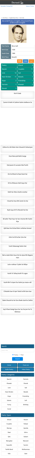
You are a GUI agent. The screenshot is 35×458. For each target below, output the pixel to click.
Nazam (9, 69)
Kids (9, 453)
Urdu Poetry (5, 17)
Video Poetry (26, 369)
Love (9, 73)
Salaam (26, 436)
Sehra (26, 432)
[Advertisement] (17, 126)
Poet (22, 355)
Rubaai (26, 424)
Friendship (25, 81)
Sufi (26, 400)
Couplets (25, 69)
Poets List (26, 365)
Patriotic (9, 84)
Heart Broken (9, 77)
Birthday (25, 404)
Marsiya (9, 428)
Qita (9, 436)
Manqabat (9, 441)
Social (9, 409)
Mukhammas (26, 449)
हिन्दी (19, 61)
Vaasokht (9, 445)
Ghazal (25, 65)
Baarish (9, 379)
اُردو (31, 61)
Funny (9, 404)
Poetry (4, 65)
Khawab (25, 84)
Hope (9, 81)
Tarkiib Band (9, 449)
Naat (9, 432)
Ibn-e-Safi (22, 17)
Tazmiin (25, 445)
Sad (25, 73)
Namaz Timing (30, 6)
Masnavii (25, 441)
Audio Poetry (9, 369)
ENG (25, 61)
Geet (25, 453)
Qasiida (26, 428)
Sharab (9, 88)
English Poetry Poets (13, 17)
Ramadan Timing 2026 (6, 6)
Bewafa (25, 77)
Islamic (9, 400)
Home (9, 365)
